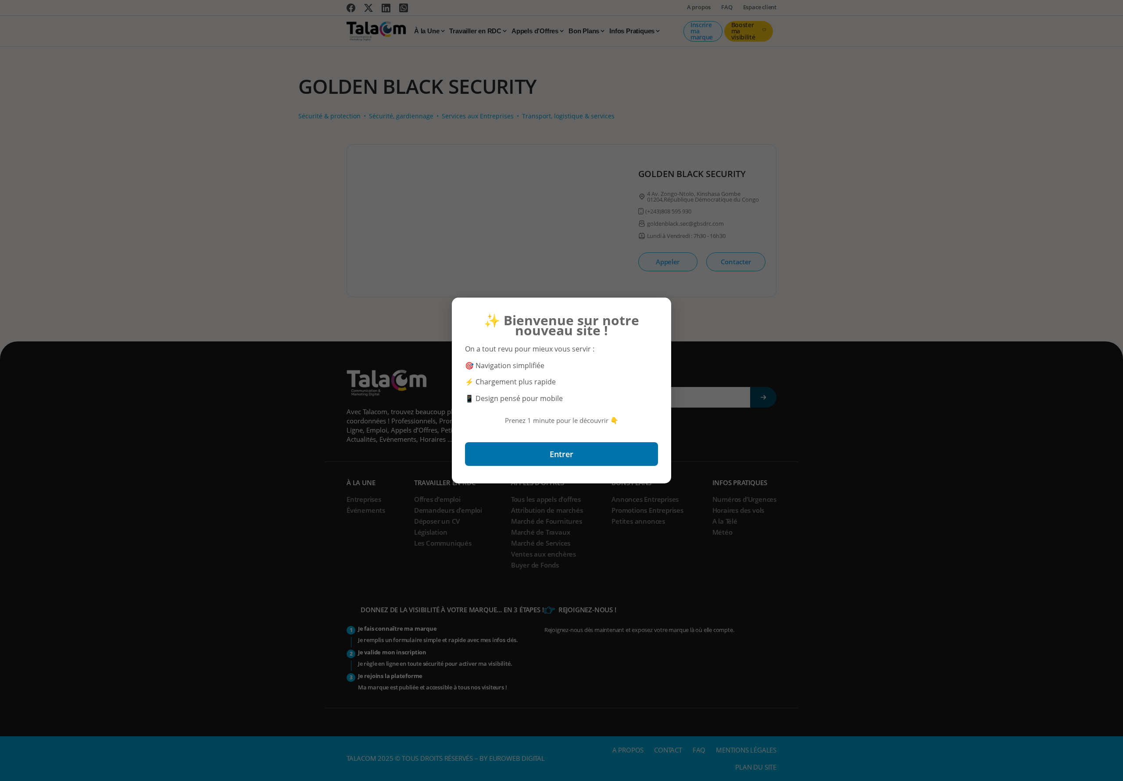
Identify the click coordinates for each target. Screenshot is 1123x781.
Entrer (561, 454)
